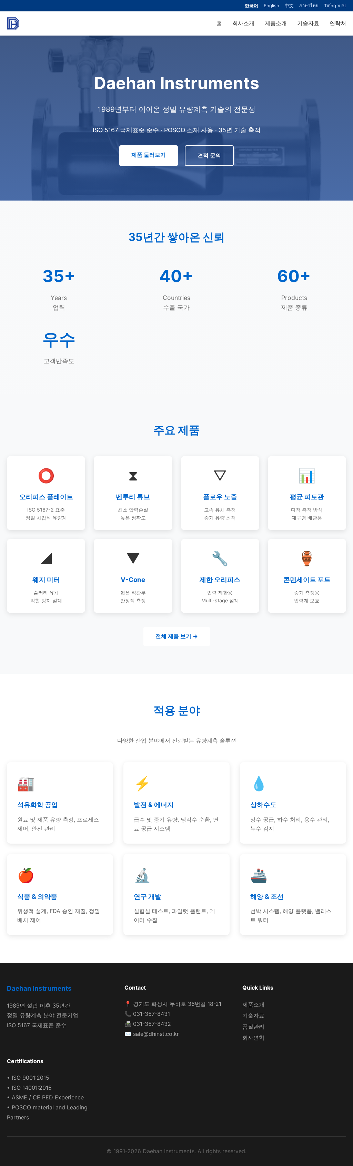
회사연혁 (253, 1037)
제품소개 (276, 23)
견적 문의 (209, 155)
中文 (289, 5)
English (271, 5)
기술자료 (308, 23)
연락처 (338, 23)
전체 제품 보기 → (176, 636)
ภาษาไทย (309, 5)
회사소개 (243, 23)
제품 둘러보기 (148, 154)
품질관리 (253, 1026)
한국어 (251, 5)
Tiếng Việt (335, 5)
